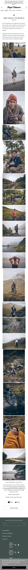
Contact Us (5, 539)
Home (2, 10)
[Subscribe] (23, 524)
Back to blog (14, 508)
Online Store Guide (6, 536)
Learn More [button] (5, 564)
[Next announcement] (25, 2)
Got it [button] (14, 567)
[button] (1, 7)
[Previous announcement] (2, 2)
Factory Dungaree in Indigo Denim (17, 486)
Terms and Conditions (7, 533)
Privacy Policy (5, 530)
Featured (6, 10)
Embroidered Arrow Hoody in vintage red (14, 488)
